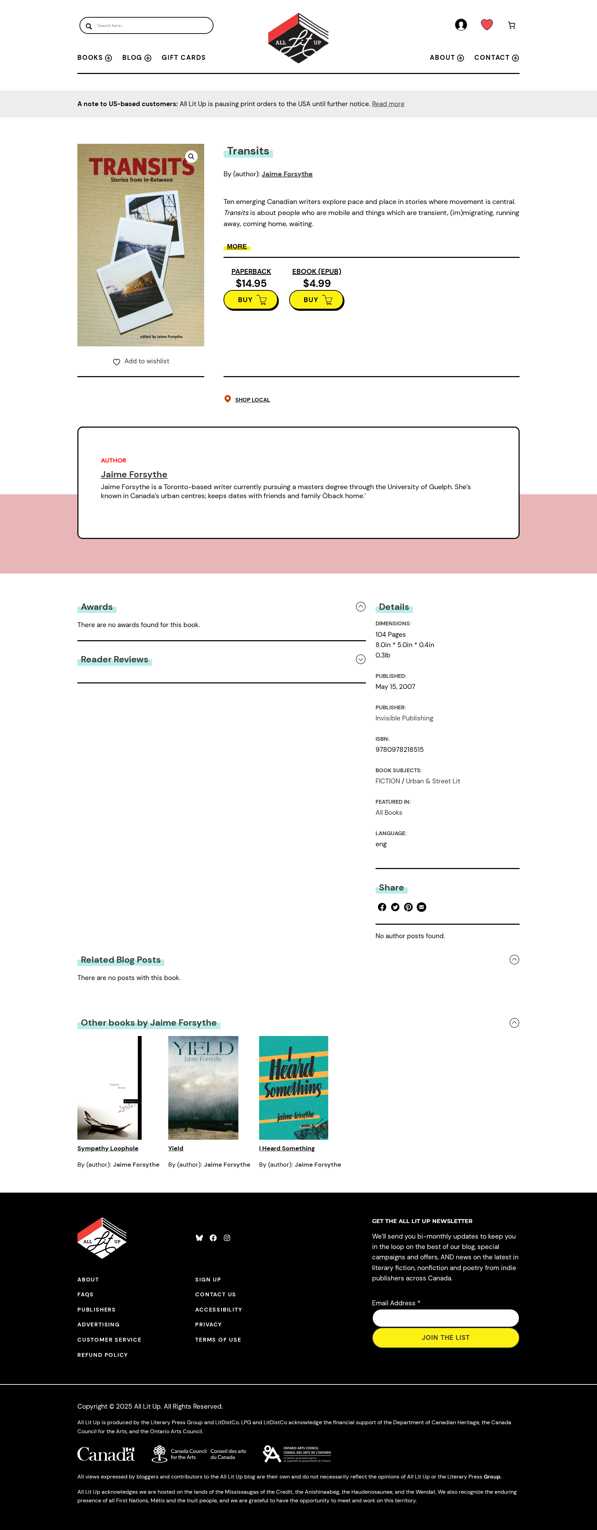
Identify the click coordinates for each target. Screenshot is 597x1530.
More (237, 246)
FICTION (388, 781)
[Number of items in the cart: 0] (512, 26)
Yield (175, 1148)
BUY (245, 299)
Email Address (396, 1303)
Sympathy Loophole (108, 1148)
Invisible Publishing (404, 718)
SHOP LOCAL (252, 399)
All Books (389, 812)
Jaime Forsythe (287, 173)
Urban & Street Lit (433, 781)
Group (492, 1476)
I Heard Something (287, 1148)
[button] (191, 156)
